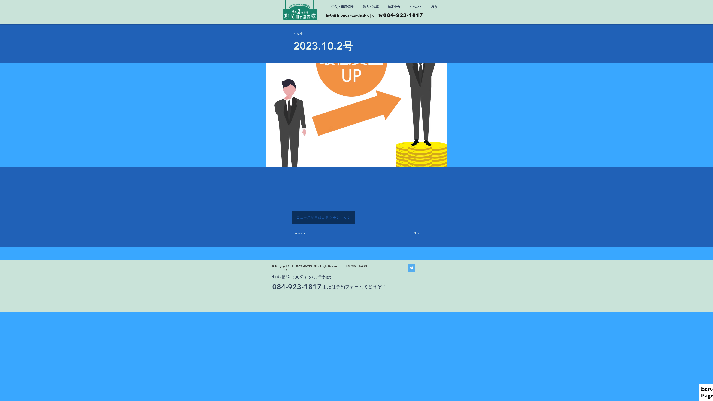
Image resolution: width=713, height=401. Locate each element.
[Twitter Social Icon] (411, 268)
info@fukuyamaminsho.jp (350, 16)
